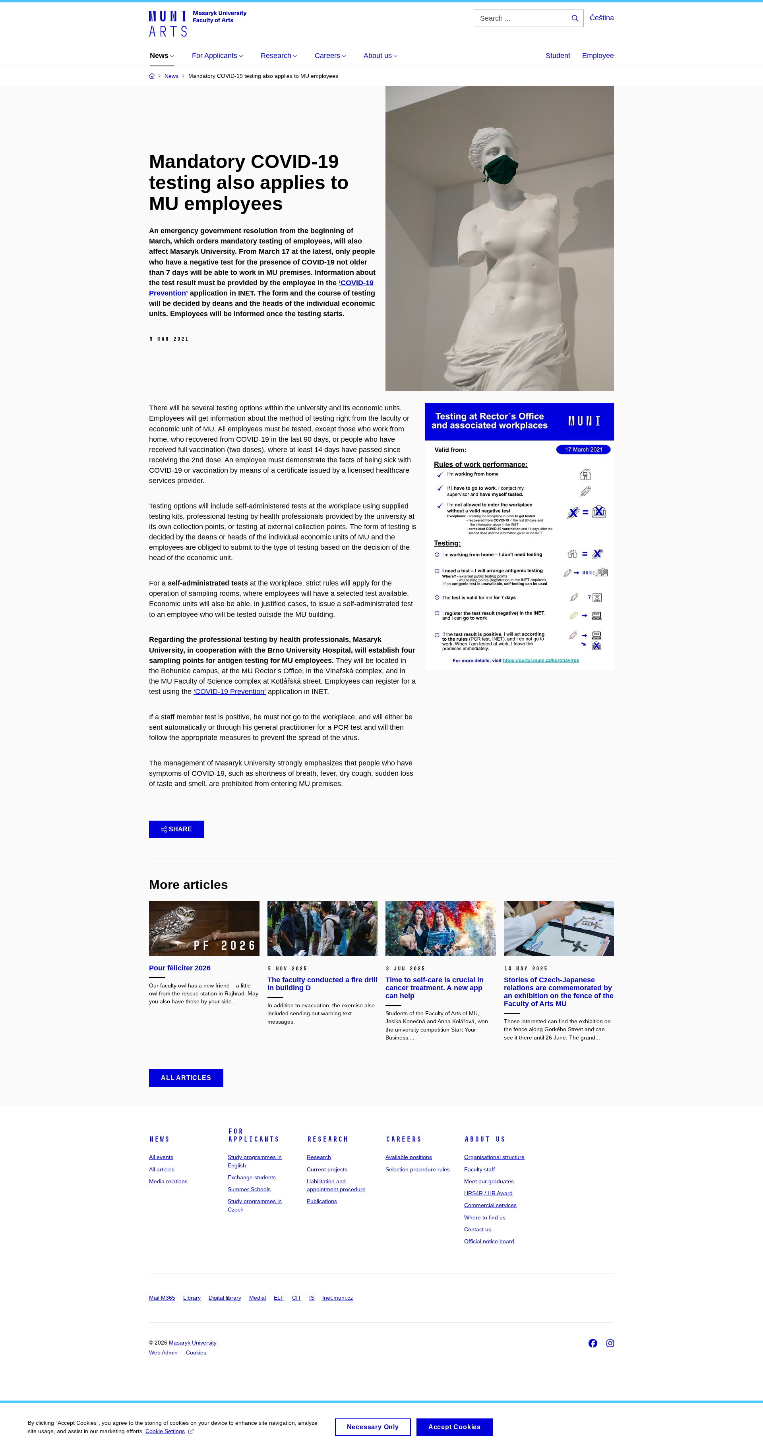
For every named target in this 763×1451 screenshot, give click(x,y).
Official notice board (489, 1241)
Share (180, 829)
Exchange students (252, 1177)
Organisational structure (494, 1157)
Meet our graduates (489, 1181)
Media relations (168, 1181)
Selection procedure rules (417, 1169)
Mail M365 (162, 1298)
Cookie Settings (165, 1431)
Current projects (327, 1169)
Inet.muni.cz (337, 1298)
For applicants (253, 1135)
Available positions (408, 1157)
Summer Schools (249, 1189)
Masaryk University (193, 1342)
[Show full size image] (519, 536)
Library (192, 1298)
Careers (403, 1139)
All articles (161, 1169)
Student (558, 56)
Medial (257, 1298)
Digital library (225, 1298)
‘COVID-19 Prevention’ (230, 692)
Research (327, 1139)
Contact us (477, 1229)
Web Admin (163, 1352)
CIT (296, 1298)
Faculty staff (479, 1169)
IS (311, 1298)
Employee (598, 56)
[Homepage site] (197, 23)
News (159, 1139)
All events (161, 1157)
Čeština (602, 18)
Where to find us (484, 1217)
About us (484, 1139)
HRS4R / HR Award (488, 1193)
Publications (322, 1201)
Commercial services (490, 1205)
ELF (279, 1298)
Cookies (196, 1352)
